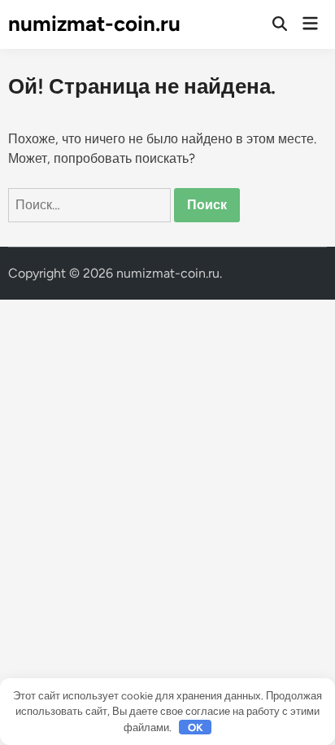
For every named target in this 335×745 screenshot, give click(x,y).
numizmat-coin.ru (94, 24)
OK (195, 727)
